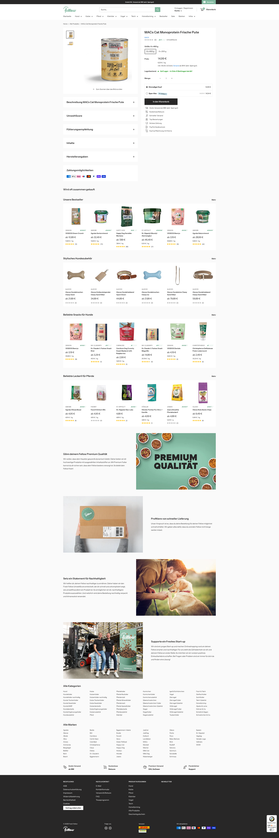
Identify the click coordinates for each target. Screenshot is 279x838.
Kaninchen (147, 691)
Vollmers (199, 742)
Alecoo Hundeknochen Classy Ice (150, 293)
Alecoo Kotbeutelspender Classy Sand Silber (101, 293)
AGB (65, 786)
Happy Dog (120, 230)
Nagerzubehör (148, 715)
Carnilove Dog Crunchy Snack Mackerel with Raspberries (125, 351)
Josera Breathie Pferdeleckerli (173, 411)
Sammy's (173, 751)
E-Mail (98, 786)
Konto (177, 11)
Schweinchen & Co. (203, 715)
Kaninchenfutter (149, 694)
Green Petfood (121, 742)
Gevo (118, 739)
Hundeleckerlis (68, 709)
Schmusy (173, 757)
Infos (191, 16)
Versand (176, 66)
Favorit (94, 407)
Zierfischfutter (201, 694)
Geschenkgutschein (137, 814)
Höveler (145, 407)
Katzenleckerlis (95, 706)
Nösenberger (147, 757)
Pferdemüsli (120, 697)
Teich (133, 16)
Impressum (67, 793)
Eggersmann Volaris (123, 730)
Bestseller (164, 16)
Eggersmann (94, 757)
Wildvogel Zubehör (176, 712)
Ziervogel (173, 697)
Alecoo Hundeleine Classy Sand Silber (177, 293)
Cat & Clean (94, 739)
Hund (77, 16)
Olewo (195, 407)
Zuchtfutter (200, 697)
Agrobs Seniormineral (99, 233)
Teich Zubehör (201, 700)
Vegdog (199, 736)
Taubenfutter (174, 715)
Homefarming (147, 16)
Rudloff (172, 745)
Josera (170, 407)
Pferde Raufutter (122, 694)
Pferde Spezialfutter (123, 706)
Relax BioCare (174, 739)
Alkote (65, 736)
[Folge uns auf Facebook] (106, 828)
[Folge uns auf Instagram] (110, 828)
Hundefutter (67, 694)
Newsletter (210, 2)
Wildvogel (173, 706)
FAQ (98, 796)
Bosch (65, 757)
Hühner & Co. (201, 709)
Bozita (92, 730)
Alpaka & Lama (201, 706)
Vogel (122, 16)
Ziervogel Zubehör (176, 703)
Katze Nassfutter (96, 703)
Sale (173, 16)
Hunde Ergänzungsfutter (72, 712)
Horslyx (119, 751)
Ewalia (118, 733)
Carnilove (120, 345)
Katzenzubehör (95, 712)
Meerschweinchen (149, 700)
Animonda (67, 745)
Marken (182, 16)
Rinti (171, 742)
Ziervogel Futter (175, 700)
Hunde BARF (67, 706)
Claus (92, 748)
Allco (65, 739)
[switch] (272, 829)
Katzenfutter (94, 694)
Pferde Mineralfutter (123, 700)
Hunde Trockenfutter (70, 700)
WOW (198, 745)
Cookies (66, 803)
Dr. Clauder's (96, 345)
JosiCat (145, 730)
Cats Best (93, 742)
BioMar (65, 751)
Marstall (146, 745)
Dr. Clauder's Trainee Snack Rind (101, 349)
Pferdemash (120, 703)
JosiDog (146, 733)
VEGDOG (68, 230)
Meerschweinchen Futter (152, 703)
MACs (147, 37)
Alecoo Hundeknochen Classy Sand (74, 293)
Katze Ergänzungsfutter (98, 709)
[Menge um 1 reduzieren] (160, 78)
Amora (65, 742)
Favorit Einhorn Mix (98, 410)
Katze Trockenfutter (97, 700)
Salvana (172, 748)
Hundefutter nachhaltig (71, 697)
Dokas (92, 751)
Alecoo (68, 289)
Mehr (214, 200)
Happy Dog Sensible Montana (124, 234)
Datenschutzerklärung (72, 789)
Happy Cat (120, 745)
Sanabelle (173, 754)
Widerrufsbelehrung (71, 796)
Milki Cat (146, 751)
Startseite (67, 16)
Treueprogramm (102, 800)
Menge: (148, 78)
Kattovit (146, 736)
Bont (65, 754)
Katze (88, 16)
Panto (172, 733)
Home (65, 24)
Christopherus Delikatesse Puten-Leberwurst (203, 349)
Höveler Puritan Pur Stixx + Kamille (152, 411)
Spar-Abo (158, 93)
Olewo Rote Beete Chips (202, 410)
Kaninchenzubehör (150, 697)
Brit (91, 733)
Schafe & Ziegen (202, 712)
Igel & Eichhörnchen (177, 691)
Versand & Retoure (103, 793)
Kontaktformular (102, 789)
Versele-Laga (201, 739)
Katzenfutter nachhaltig (98, 697)
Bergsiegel (67, 748)
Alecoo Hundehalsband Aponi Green (125, 293)
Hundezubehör (68, 715)
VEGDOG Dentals (173, 348)
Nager (145, 709)
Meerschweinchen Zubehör (153, 706)
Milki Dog (146, 754)
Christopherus (199, 345)
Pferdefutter (120, 691)
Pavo (171, 736)
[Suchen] (157, 9)
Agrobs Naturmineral (201, 233)
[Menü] (275, 816)
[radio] (147, 87)
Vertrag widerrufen (73, 808)
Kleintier (110, 16)
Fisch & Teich (201, 691)
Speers (198, 730)
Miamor (145, 748)
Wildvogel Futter (175, 709)
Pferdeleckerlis (121, 709)
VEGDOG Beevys (173, 233)
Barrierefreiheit (69, 800)
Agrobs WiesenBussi (73, 410)
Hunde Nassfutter (69, 703)
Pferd (99, 16)
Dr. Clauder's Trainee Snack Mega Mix (152, 349)
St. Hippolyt (146, 230)
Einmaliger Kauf (155, 87)
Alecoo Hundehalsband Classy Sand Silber (201, 293)
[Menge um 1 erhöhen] (172, 78)
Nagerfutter (147, 712)
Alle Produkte (74, 24)
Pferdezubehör (121, 712)
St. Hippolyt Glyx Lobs (124, 410)
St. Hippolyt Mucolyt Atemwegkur (149, 234)
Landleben (147, 739)
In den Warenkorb (161, 101)
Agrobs (94, 230)
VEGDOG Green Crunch (74, 233)
